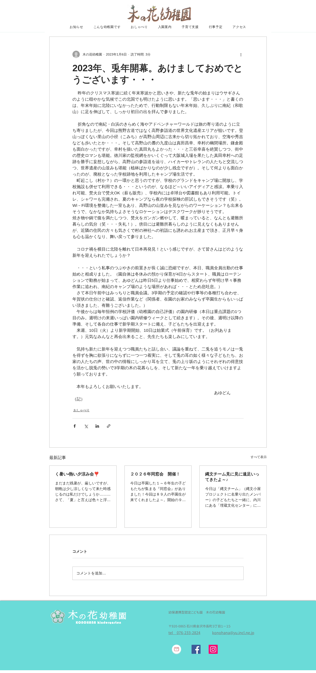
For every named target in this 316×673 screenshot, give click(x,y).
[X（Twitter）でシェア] (86, 426)
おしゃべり (81, 410)
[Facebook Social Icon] (196, 649)
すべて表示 (259, 457)
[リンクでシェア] (108, 426)
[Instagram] (213, 649)
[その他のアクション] (241, 54)
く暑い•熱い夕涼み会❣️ (77, 474)
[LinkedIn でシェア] (97, 426)
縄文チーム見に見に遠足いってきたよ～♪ (232, 477)
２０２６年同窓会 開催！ (155, 474)
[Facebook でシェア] (74, 426)
